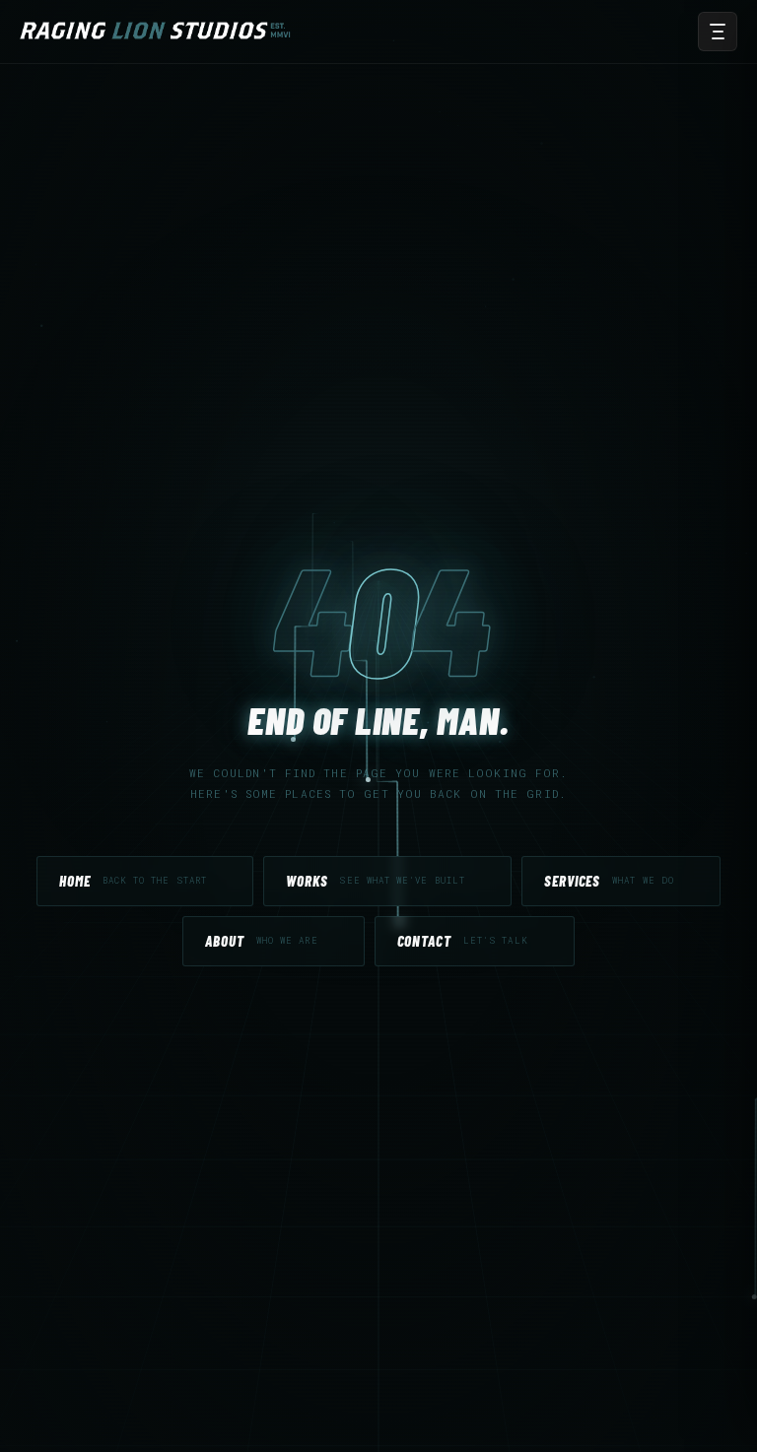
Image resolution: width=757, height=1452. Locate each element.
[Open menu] (717, 31)
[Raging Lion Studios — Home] (159, 31)
